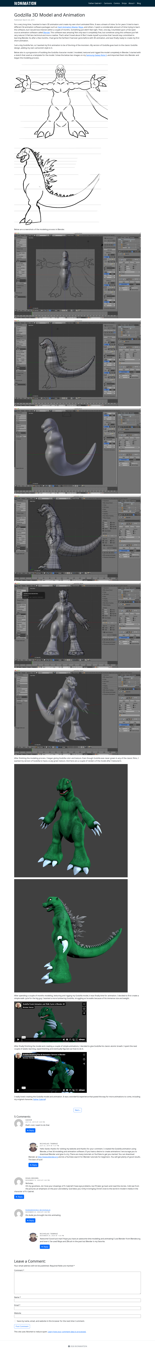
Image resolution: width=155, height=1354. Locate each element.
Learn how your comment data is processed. (67, 1331)
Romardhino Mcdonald (38, 1210)
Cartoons (108, 3)
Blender (46, 32)
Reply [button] (31, 1130)
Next (77, 1110)
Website (17, 1313)
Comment (19, 1270)
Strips (124, 3)
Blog (139, 3)
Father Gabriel (95, 3)
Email (17, 1305)
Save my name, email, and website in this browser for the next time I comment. (51, 1321)
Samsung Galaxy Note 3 (96, 55)
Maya (81, 27)
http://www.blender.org (48, 1157)
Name (17, 1297)
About (131, 3)
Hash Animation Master (68, 27)
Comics (117, 3)
